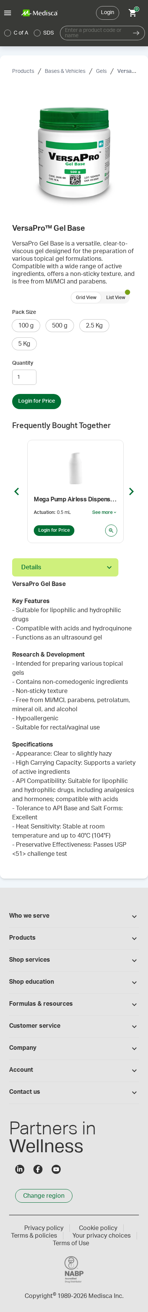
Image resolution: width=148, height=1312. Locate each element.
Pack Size (24, 312)
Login (107, 12)
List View (115, 297)
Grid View (86, 297)
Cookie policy (98, 1228)
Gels (101, 71)
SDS (48, 33)
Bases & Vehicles (65, 71)
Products (23, 71)
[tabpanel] (74, 723)
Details (31, 567)
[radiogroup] (29, 33)
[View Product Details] (111, 530)
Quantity (22, 363)
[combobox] (94, 33)
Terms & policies (34, 1236)
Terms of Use (71, 1243)
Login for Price (36, 401)
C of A (21, 33)
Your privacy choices (101, 1236)
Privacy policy (43, 1228)
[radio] (8, 33)
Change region (44, 1196)
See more (104, 512)
